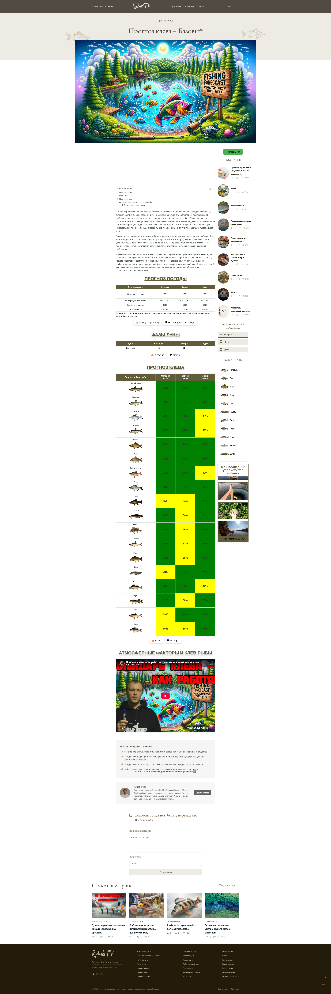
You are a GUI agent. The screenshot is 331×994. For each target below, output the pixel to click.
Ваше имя (135, 857)
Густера (136, 411)
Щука (136, 595)
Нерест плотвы (237, 206)
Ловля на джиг (228, 964)
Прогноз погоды (126, 192)
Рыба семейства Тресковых (148, 956)
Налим (136, 510)
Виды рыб (98, 6)
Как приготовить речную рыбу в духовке (238, 257)
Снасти (200, 6)
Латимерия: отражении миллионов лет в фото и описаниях (217, 929)
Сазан (135, 553)
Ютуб (227, 342)
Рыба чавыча (227, 952)
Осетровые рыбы (190, 952)
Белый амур (136, 383)
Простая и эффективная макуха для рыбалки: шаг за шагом (241, 170)
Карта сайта (223, 989)
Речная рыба (188, 968)
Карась (136, 440)
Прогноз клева (165, 20)
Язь (135, 610)
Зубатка (234, 292)
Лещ (136, 482)
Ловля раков (236, 275)
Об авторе (234, 989)
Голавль (135, 397)
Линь (136, 496)
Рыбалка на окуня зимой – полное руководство (180, 927)
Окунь (135, 525)
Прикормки (176, 6)
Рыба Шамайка (228, 972)
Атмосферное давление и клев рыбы (241, 222)
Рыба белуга (142, 960)
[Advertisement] (165, 169)
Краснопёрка (135, 468)
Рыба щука (141, 964)
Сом (136, 567)
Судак (135, 581)
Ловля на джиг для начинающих (239, 239)
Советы (109, 6)
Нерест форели (143, 976)
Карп (136, 454)
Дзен (226, 349)
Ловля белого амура (191, 972)
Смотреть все (227, 885)
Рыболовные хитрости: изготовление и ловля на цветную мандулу (142, 929)
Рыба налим (227, 960)
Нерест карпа (142, 972)
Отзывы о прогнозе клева (134, 205)
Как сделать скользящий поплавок (240, 309)
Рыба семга (188, 976)
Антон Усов (140, 787)
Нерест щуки (188, 960)
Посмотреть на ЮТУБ (233, 539)
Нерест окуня (188, 956)
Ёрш (136, 624)
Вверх (324, 984)
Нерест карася (143, 968)
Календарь (189, 6)
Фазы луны (124, 196)
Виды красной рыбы (230, 976)
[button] (209, 189)
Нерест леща (227, 968)
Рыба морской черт (191, 964)
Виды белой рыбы (144, 952)
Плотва (136, 539)
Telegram (228, 335)
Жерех (136, 425)
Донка (224, 956)
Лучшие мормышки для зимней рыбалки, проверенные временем (108, 929)
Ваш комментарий (140, 831)
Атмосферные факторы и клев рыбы (135, 202)
